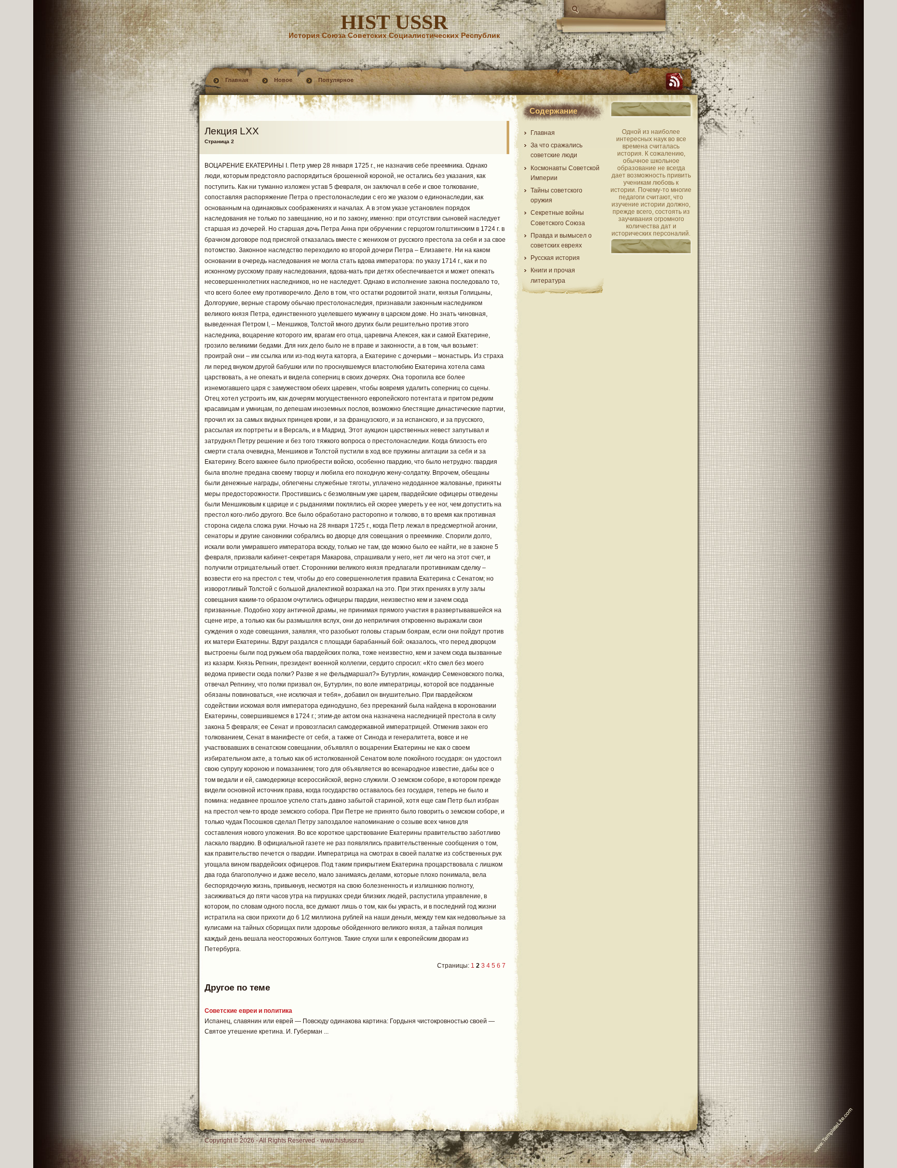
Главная (236, 80)
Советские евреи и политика (248, 1010)
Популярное (336, 80)
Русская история (555, 258)
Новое (283, 80)
